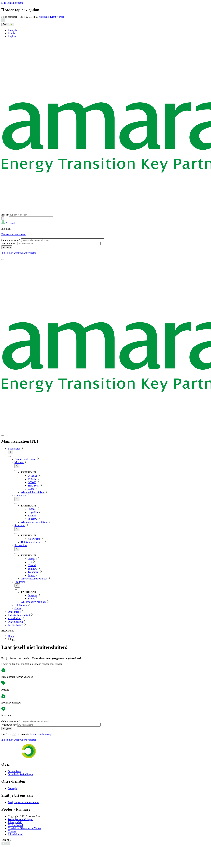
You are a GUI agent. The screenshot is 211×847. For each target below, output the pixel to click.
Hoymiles (33, 512)
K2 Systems (34, 538)
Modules (19, 462)
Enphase (32, 508)
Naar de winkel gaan (25, 459)
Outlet (18, 608)
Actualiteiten (14, 618)
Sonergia (12, 788)
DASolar (32, 475)
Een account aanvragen (13, 234)
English (12, 36)
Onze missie (14, 611)
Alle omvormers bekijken (34, 522)
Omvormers (21, 495)
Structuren (20, 525)
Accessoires (21, 545)
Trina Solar (33, 485)
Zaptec (31, 575)
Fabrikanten (21, 605)
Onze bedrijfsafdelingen (20, 774)
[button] (8, 223)
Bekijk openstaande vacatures (23, 802)
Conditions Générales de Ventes (24, 828)
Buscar (5, 214)
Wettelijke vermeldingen (20, 819)
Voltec (31, 488)
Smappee (32, 595)
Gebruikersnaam (10, 240)
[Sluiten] (2, 435)
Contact (12, 831)
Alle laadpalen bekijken (33, 601)
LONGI (32, 482)
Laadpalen (20, 581)
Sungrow (32, 518)
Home (11, 636)
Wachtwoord (9, 243)
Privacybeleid (15, 822)
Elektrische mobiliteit (19, 615)
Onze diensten (15, 621)
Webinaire (44, 16)
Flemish (12, 33)
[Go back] (10, 452)
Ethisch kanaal (15, 834)
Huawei (32, 515)
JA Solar (32, 479)
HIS (30, 562)
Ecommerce (14, 448)
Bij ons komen (15, 625)
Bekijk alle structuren (32, 542)
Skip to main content (12, 2)
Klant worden (57, 16)
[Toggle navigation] (2, 259)
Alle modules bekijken (33, 492)
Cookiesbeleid (15, 825)
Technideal (33, 572)
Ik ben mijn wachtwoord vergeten (18, 253)
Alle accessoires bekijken (34, 578)
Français (12, 30)
